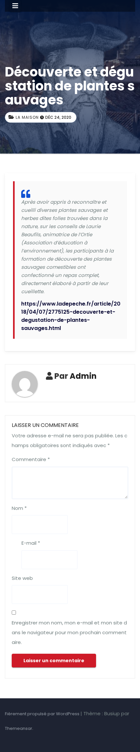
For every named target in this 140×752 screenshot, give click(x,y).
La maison (27, 117)
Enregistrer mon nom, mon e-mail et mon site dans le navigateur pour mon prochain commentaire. (69, 632)
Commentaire (31, 459)
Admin (83, 376)
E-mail (30, 543)
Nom (19, 508)
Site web (22, 578)
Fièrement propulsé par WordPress (42, 714)
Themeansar (18, 728)
